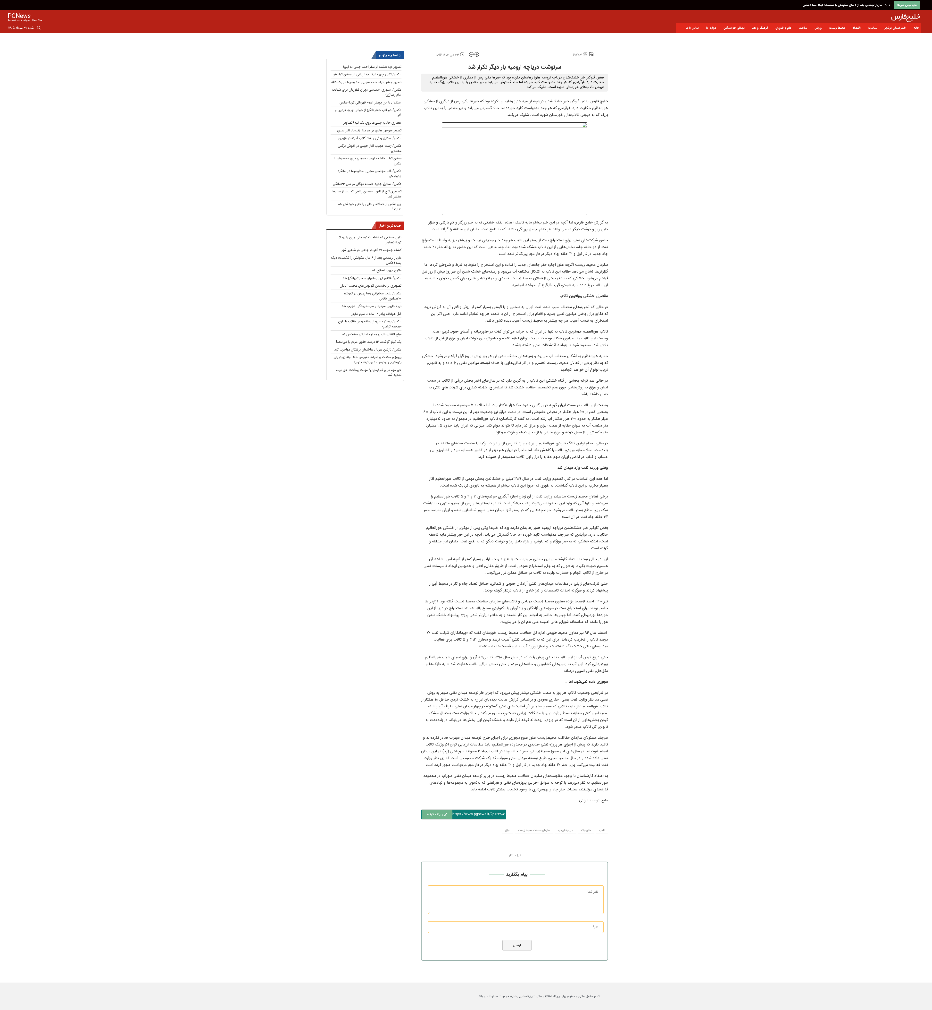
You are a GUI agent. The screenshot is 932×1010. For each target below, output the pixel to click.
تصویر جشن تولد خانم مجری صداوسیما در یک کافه (366, 82)
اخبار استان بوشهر (895, 28)
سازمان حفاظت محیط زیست (534, 830)
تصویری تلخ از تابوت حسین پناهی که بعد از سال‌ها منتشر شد (367, 194)
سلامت (803, 28)
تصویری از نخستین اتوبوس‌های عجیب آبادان (370, 285)
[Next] (890, 5)
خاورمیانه (586, 830)
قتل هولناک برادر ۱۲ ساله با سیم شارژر (376, 314)
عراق (507, 830)
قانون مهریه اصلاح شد (868, 5)
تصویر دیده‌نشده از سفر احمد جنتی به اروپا (372, 66)
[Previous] (886, 5)
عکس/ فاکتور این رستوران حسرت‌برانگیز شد (371, 278)
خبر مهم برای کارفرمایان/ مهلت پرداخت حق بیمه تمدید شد (368, 372)
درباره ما (711, 28)
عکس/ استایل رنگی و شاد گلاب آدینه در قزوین (369, 138)
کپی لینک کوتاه (437, 814)
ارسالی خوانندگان (734, 28)
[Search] (38, 28)
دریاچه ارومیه (565, 830)
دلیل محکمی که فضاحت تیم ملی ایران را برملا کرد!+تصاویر (370, 240)
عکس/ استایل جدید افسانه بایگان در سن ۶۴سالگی (367, 184)
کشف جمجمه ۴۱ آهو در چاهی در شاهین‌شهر (371, 250)
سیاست (872, 28)
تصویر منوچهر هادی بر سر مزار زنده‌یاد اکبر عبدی (369, 130)
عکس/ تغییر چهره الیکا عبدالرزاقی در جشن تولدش (367, 74)
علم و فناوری (783, 28)
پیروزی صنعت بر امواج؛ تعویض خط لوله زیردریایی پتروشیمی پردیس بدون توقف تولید (367, 359)
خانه (916, 28)
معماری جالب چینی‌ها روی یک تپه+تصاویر (372, 122)
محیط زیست (837, 28)
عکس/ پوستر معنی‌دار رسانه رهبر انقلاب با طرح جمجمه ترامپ (369, 324)
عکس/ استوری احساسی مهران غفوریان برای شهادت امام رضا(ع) (366, 92)
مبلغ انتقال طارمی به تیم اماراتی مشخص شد (371, 334)
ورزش (818, 28)
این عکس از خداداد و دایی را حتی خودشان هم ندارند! (369, 206)
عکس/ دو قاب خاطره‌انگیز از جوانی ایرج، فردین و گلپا (368, 112)
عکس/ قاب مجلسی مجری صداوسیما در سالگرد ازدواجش (369, 173)
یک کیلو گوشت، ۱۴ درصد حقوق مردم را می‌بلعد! (368, 341)
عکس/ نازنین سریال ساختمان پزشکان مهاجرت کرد (367, 349)
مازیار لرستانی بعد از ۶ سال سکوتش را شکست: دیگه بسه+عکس (366, 260)
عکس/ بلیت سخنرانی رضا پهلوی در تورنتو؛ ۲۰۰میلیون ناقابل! (372, 296)
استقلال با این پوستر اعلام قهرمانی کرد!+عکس (370, 102)
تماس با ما (692, 28)
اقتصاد (857, 28)
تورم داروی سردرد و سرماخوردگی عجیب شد (371, 306)
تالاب (602, 830)
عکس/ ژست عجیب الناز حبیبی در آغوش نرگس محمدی (369, 148)
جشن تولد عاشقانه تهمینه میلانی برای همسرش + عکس (367, 161)
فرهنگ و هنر (760, 28)
